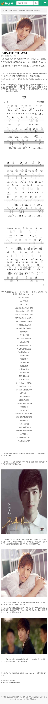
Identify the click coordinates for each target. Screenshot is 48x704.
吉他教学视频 (37, 697)
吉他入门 (29, 699)
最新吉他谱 (13, 10)
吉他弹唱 (19, 699)
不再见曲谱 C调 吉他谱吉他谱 (29, 10)
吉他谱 (12, 697)
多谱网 (5, 10)
